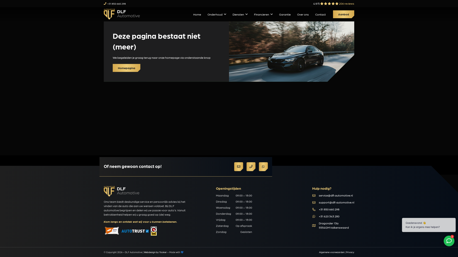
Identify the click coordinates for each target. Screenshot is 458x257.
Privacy (350, 252)
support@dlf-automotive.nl (336, 202)
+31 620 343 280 (329, 216)
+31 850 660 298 (329, 209)
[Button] (238, 166)
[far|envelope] (315, 195)
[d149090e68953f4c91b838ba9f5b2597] (122, 14)
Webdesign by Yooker (155, 252)
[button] (225, 14)
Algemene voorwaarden (331, 252)
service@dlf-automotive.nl (336, 195)
